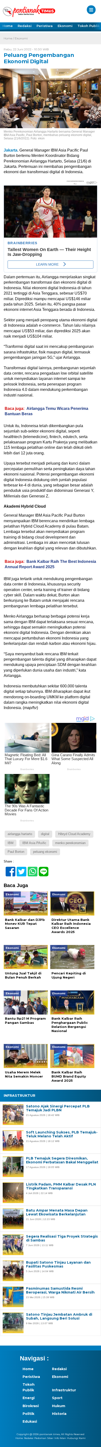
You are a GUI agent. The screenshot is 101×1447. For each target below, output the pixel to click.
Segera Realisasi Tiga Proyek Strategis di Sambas (62, 1238)
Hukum (58, 1406)
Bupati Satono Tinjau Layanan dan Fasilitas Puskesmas (58, 1264)
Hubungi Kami (76, 1438)
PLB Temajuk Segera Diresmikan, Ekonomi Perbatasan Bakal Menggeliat (62, 1160)
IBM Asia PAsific (34, 843)
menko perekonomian (70, 843)
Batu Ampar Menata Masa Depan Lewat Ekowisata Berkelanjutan (57, 1212)
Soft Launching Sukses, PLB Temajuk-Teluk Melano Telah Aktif (62, 1134)
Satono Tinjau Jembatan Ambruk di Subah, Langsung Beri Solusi (59, 1316)
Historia (59, 1413)
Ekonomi (65, 26)
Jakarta (10, 150)
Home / (9, 38)
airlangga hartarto (20, 834)
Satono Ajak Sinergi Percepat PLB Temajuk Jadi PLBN (58, 1108)
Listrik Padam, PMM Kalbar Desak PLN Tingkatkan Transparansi (61, 1186)
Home (7, 26)
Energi (29, 1398)
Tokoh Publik (29, 1387)
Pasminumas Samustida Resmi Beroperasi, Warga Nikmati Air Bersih (60, 1290)
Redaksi (25, 26)
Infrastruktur (64, 1390)
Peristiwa (45, 26)
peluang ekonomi (45, 852)
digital (45, 834)
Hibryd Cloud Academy (74, 834)
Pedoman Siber (43, 1438)
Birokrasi (31, 1406)
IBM (10, 843)
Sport (57, 1398)
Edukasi (30, 1421)
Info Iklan (60, 1438)
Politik (28, 1413)
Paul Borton (16, 852)
